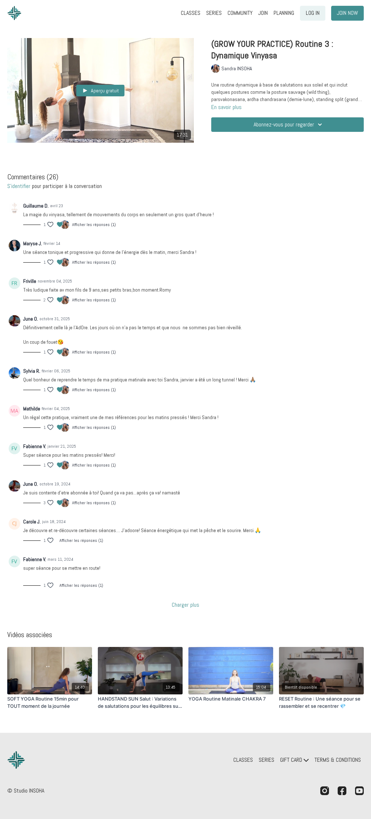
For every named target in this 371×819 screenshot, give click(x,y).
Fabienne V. (34, 446)
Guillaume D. (36, 205)
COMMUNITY (240, 13)
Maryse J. (32, 243)
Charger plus (185, 605)
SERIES (214, 13)
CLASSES (190, 13)
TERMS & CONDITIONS (337, 760)
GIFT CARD (292, 760)
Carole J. (32, 521)
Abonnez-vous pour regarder (284, 124)
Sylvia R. (31, 371)
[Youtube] (359, 790)
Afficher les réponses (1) (94, 224)
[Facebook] (342, 790)
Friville (29, 281)
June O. (30, 319)
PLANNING (284, 13)
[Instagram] (324, 790)
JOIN (263, 13)
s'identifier (18, 186)
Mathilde (31, 408)
